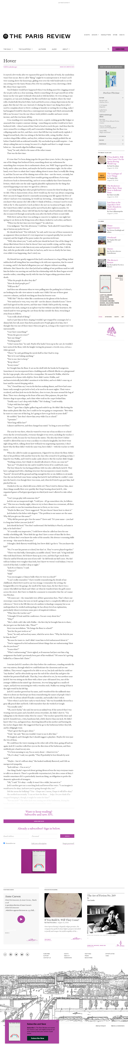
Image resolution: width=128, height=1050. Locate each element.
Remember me (10, 843)
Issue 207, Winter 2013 (67, 67)
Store (115, 35)
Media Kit (67, 956)
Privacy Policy (101, 1026)
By (88, 898)
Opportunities (109, 954)
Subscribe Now (37, 1038)
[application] (21, 928)
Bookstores (88, 958)
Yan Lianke (91, 900)
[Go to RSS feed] (27, 954)
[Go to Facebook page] (10, 954)
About (65, 49)
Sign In (122, 35)
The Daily (8, 49)
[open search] (108, 49)
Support (46, 956)
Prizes (87, 956)
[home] (36, 37)
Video (107, 956)
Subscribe (120, 49)
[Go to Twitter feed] (16, 954)
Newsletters (106, 35)
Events (87, 35)
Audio (54, 49)
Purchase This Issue (111, 93)
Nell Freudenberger (10, 67)
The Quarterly (25, 49)
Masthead (88, 954)
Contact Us (47, 958)
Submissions (68, 958)
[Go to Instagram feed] (5, 954)
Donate (95, 35)
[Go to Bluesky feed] (22, 954)
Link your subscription (38, 843)
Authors (42, 49)
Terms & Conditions (117, 1026)
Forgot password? (68, 843)
